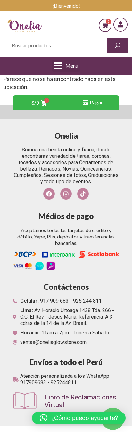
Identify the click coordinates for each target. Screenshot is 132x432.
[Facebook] (49, 194)
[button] (93, 102)
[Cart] (105, 25)
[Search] (117, 45)
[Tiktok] (83, 194)
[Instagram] (66, 194)
